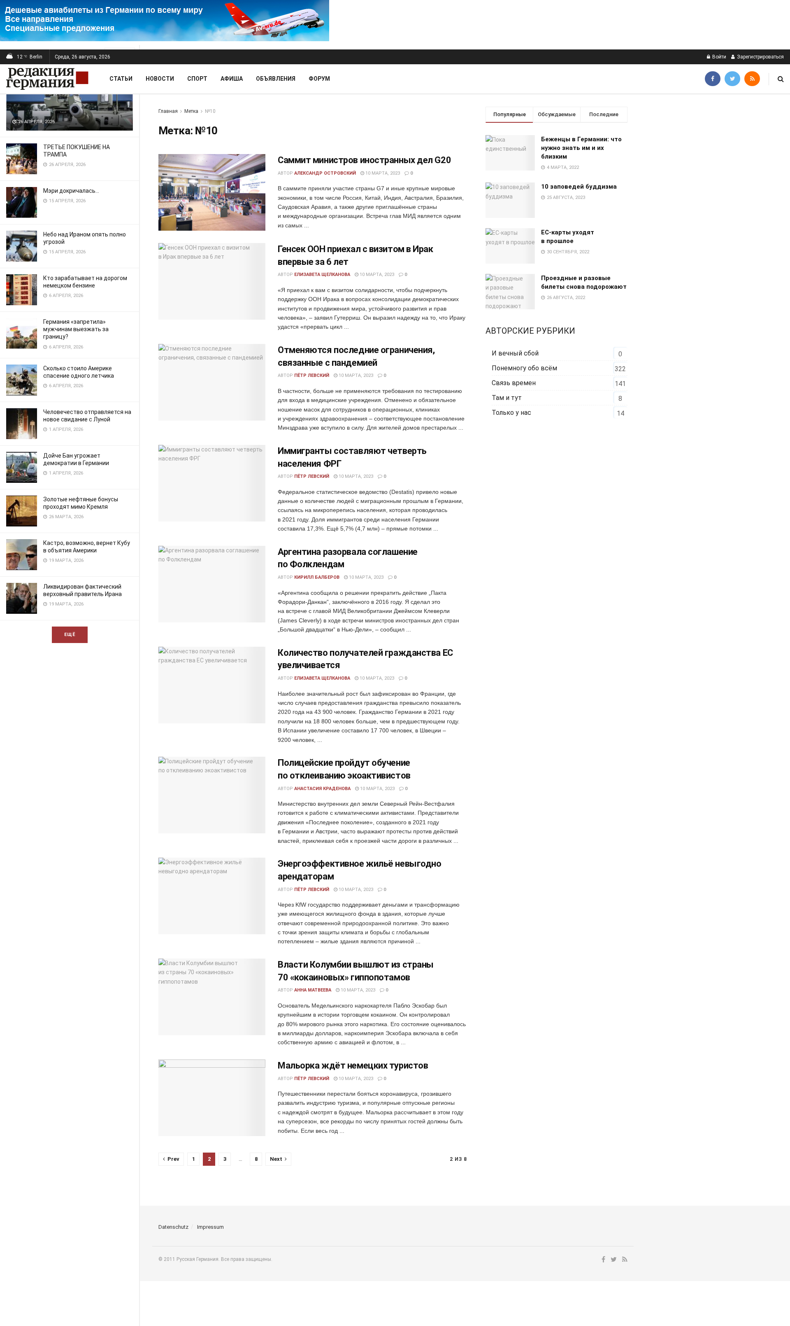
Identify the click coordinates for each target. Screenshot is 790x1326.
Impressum (210, 1227)
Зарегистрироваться (760, 57)
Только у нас (511, 412)
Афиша (232, 78)
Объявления (275, 78)
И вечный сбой (515, 353)
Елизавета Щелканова (322, 274)
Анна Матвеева (312, 990)
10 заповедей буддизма (579, 186)
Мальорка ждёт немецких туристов (353, 1065)
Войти (718, 57)
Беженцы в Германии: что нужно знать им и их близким (581, 148)
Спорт (197, 78)
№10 (210, 111)
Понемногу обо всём (524, 368)
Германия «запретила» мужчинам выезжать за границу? (76, 329)
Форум (319, 78)
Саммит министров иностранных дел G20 (364, 160)
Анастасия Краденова (322, 788)
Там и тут (507, 398)
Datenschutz (173, 1227)
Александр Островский (325, 173)
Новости (160, 78)
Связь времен (514, 383)
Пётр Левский (311, 375)
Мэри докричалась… (71, 190)
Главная (168, 111)
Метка (191, 111)
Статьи (120, 78)
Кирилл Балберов (316, 577)
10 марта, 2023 (382, 173)
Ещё (69, 634)
